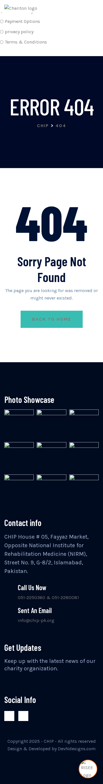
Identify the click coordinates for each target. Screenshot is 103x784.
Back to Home (51, 319)
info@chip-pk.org (36, 620)
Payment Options (22, 21)
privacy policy (19, 31)
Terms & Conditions (26, 42)
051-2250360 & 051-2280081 (48, 597)
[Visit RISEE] (88, 769)
